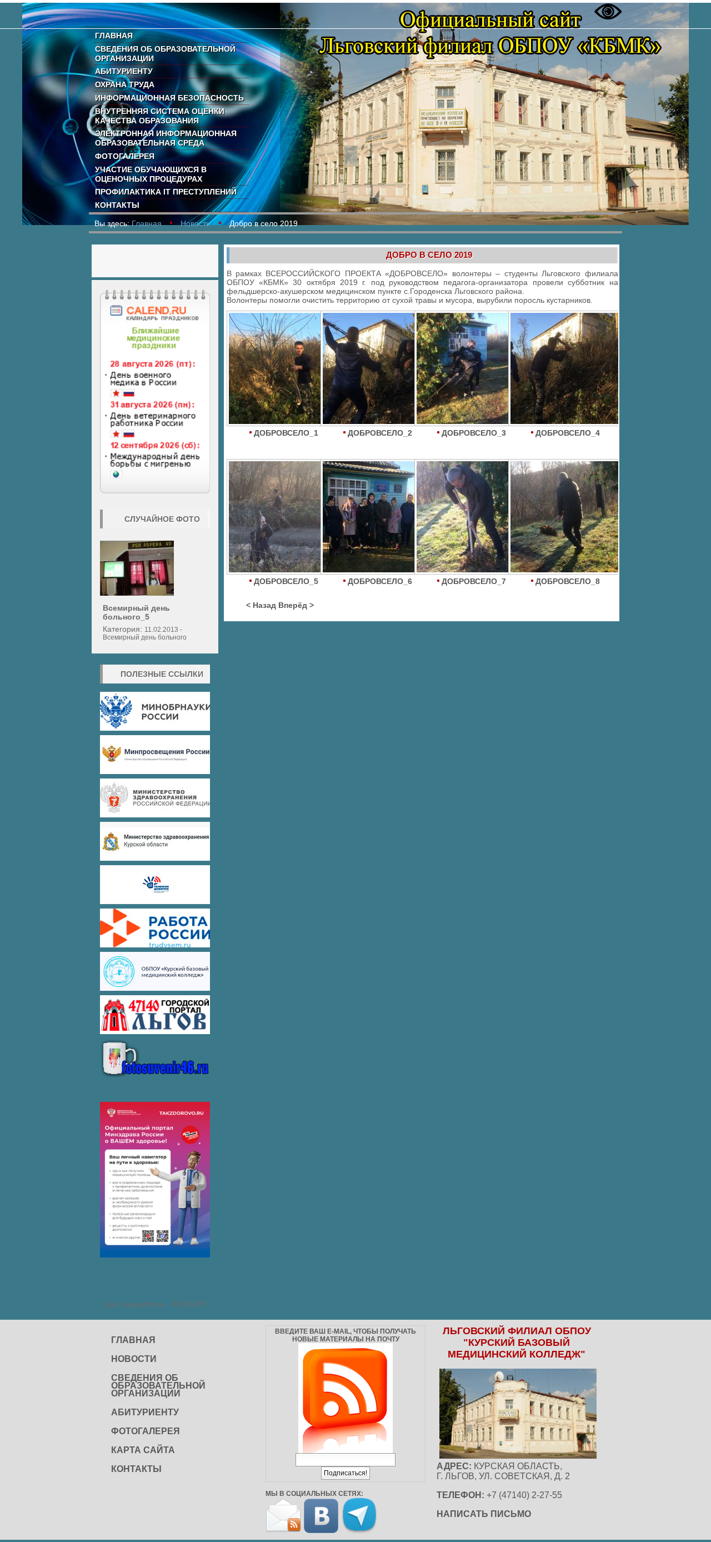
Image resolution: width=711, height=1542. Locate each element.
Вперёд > (296, 605)
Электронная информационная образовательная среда (166, 138)
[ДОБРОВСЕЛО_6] (367, 518)
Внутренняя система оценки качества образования (159, 116)
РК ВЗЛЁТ (190, 1304)
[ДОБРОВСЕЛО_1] (274, 369)
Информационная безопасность (169, 97)
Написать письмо (484, 1514)
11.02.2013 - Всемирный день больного (145, 633)
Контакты (117, 205)
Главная (114, 35)
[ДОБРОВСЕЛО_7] (461, 518)
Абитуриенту (124, 71)
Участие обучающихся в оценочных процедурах (151, 174)
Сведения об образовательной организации (165, 53)
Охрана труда (124, 84)
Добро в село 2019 (429, 255)
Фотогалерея (124, 156)
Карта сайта (143, 1450)
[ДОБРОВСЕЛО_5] (274, 518)
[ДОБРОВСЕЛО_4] (555, 369)
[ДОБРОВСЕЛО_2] (367, 369)
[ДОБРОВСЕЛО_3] (461, 369)
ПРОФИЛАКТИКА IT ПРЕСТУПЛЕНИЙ (166, 191)
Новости (196, 223)
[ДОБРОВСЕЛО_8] (555, 518)
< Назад (261, 605)
